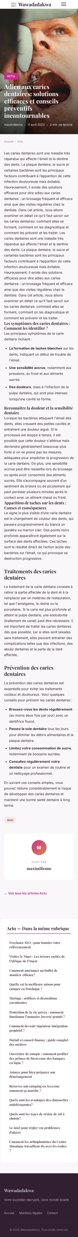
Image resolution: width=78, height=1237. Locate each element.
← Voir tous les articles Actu (25, 893)
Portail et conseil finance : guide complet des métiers (38, 1042)
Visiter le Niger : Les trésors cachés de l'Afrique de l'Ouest (37, 958)
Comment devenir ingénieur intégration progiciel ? (38, 1028)
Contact (52, 1213)
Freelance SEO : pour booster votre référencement (34, 945)
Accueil (9, 141)
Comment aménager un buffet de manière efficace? (33, 972)
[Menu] (63, 4)
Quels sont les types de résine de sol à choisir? (36, 1116)
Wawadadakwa (30, 4)
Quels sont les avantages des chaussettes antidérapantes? (38, 1102)
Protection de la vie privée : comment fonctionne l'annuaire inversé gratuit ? (37, 1014)
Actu (11, 76)
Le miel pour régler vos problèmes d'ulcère (34, 1130)
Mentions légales (30, 1213)
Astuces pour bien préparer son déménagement (32, 1074)
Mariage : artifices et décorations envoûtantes (33, 1000)
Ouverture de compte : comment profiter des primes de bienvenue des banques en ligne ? (38, 1058)
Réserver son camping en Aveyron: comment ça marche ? (34, 1088)
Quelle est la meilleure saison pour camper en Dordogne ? (35, 986)
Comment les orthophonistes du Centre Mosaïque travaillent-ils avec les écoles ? (38, 1146)
